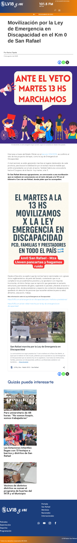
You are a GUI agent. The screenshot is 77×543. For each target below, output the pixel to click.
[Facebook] (59, 62)
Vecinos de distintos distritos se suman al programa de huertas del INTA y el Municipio (18, 489)
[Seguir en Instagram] (49, 523)
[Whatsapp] (63, 62)
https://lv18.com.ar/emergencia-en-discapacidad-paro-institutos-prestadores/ (37, 299)
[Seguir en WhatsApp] (38, 523)
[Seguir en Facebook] (55, 523)
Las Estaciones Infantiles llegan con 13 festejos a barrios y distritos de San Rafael (18, 451)
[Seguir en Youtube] (44, 523)
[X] (67, 62)
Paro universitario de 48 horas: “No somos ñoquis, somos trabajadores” (18, 415)
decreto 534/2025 (49, 154)
